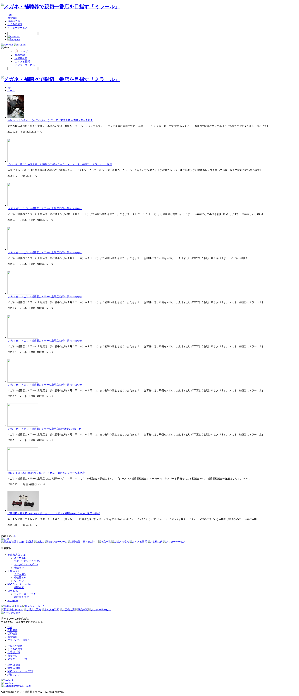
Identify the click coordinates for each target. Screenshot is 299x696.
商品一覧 (12, 655)
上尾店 (13, 571)
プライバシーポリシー (19, 640)
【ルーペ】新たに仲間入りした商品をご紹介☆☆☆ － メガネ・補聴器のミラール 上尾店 (59, 164)
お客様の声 (13, 21)
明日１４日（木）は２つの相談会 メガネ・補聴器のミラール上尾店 (46, 472)
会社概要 (12, 630)
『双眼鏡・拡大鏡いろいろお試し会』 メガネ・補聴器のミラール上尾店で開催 (53, 513)
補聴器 (20, 567)
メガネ (20, 558)
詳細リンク (13, 674)
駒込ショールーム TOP (20, 671)
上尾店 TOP (13, 664)
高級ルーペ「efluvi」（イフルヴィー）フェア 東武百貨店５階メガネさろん (50, 120)
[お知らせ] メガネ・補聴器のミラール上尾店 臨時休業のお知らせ (44, 208)
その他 (12, 600)
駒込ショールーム (19, 584)
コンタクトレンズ (26, 564)
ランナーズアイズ (25, 594)
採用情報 (12, 633)
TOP (9, 15)
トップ (23, 51)
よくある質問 (14, 24)
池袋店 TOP (13, 668)
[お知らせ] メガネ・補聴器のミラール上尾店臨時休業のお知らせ (44, 428)
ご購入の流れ (14, 646)
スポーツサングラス (27, 561)
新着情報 (12, 18)
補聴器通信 (21, 597)
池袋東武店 (16, 554)
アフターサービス (17, 27)
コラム (12, 590)
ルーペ (19, 581)
